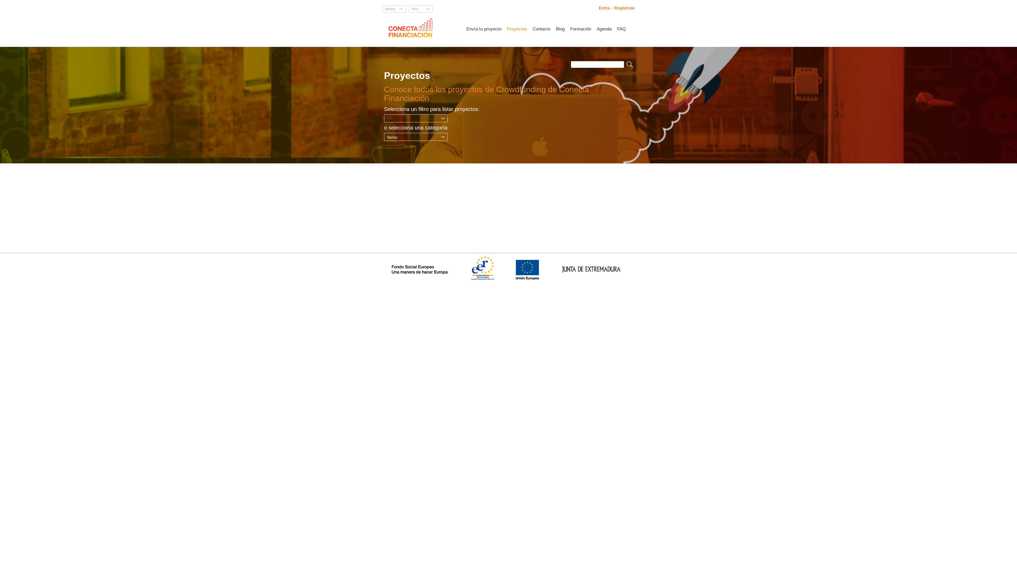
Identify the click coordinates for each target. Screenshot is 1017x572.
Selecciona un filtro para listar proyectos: (432, 109)
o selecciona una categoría (415, 127)
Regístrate (624, 8)
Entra (605, 8)
